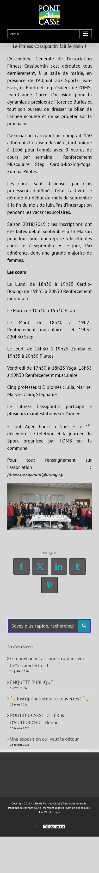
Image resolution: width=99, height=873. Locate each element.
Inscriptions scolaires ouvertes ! (49, 699)
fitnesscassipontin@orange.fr (35, 474)
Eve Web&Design (49, 812)
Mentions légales (53, 807)
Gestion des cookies (78, 807)
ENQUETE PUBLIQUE (31, 682)
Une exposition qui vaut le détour (44, 739)
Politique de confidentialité (24, 807)
